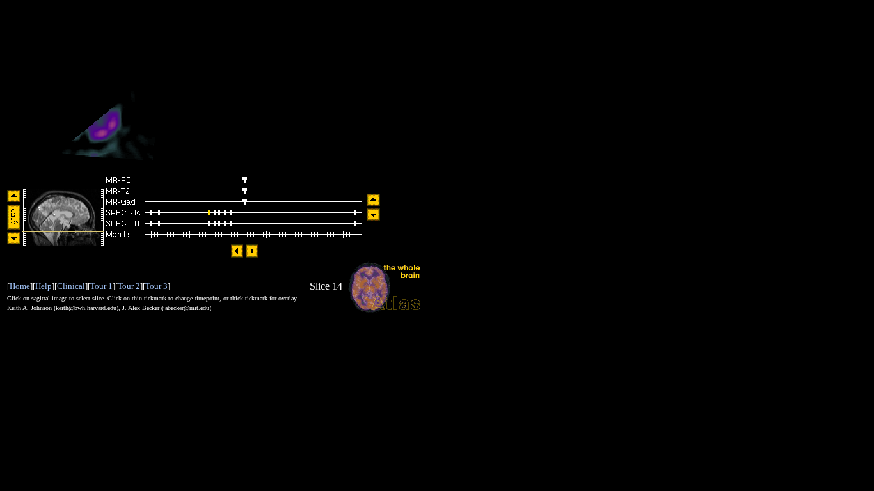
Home (20, 286)
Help (43, 286)
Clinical (71, 286)
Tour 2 (129, 286)
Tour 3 (156, 286)
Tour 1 (101, 286)
